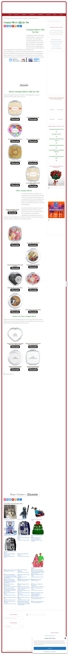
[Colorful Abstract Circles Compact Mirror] (24, 75)
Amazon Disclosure (56, 39)
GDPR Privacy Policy (56, 43)
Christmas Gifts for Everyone (34, 7)
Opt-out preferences (46, 651)
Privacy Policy (53, 651)
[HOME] (5, 14)
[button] (65, 638)
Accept (50, 648)
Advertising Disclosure (56, 41)
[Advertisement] (15, 38)
